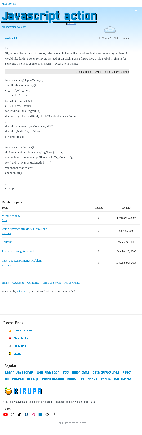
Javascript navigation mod (18, 251)
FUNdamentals (53, 379)
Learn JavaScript (19, 372)
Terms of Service (51, 282)
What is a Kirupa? (23, 330)
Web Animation (48, 372)
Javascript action (48, 16)
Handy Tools (20, 346)
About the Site (21, 338)
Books (92, 379)
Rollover (7, 241)
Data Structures (105, 372)
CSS (66, 372)
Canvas (18, 379)
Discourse (23, 291)
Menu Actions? (11, 215)
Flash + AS (75, 379)
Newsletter (123, 379)
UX (7, 379)
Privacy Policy (72, 282)
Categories (18, 282)
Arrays (32, 379)
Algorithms (80, 372)
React (126, 372)
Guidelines (33, 282)
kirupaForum (9, 3)
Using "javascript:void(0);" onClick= (24, 228)
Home (5, 282)
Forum (106, 379)
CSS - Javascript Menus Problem (22, 260)
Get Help (18, 353)
